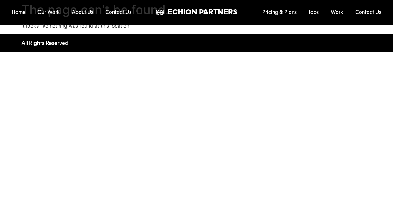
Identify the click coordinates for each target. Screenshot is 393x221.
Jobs (314, 12)
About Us (82, 12)
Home (18, 12)
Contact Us (118, 12)
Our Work (48, 12)
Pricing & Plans (279, 12)
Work (337, 12)
